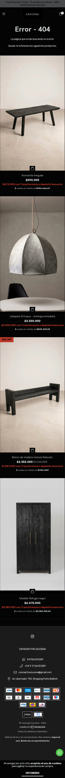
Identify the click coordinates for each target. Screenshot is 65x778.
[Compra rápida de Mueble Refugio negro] (32, 591)
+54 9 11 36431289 (35, 666)
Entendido (32, 773)
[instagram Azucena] (32, 636)
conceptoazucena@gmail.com (35, 672)
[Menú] (5, 14)
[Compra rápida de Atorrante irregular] (32, 168)
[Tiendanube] (32, 728)
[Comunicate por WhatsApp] (59, 752)
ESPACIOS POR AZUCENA (32, 649)
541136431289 (35, 659)
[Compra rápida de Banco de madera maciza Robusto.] (32, 450)
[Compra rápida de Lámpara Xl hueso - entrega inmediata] (32, 309)
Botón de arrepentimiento (35, 741)
